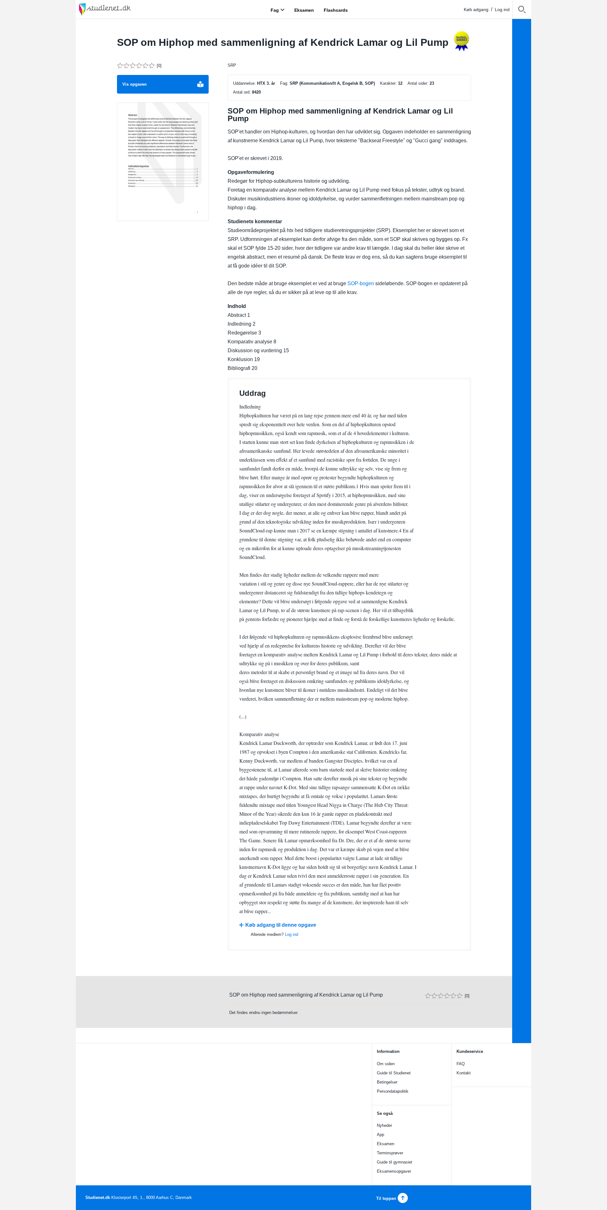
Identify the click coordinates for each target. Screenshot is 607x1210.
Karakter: (388, 83)
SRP (232, 65)
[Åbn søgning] (521, 10)
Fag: (284, 83)
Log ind (502, 9)
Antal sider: (418, 83)
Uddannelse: (244, 83)
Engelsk (350, 83)
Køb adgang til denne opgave (280, 925)
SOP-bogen (360, 283)
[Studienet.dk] (120, 9)
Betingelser (387, 1082)
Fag (275, 10)
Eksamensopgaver (394, 1171)
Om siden (386, 1063)
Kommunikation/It (318, 83)
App (380, 1134)
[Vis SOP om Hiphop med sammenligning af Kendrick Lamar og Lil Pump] (163, 161)
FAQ (461, 1063)
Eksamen (385, 1143)
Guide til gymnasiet (394, 1162)
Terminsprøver (390, 1153)
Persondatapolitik (392, 1091)
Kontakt (464, 1073)
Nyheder (384, 1125)
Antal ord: (242, 92)
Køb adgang (476, 9)
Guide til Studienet (394, 1073)
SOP (369, 83)
